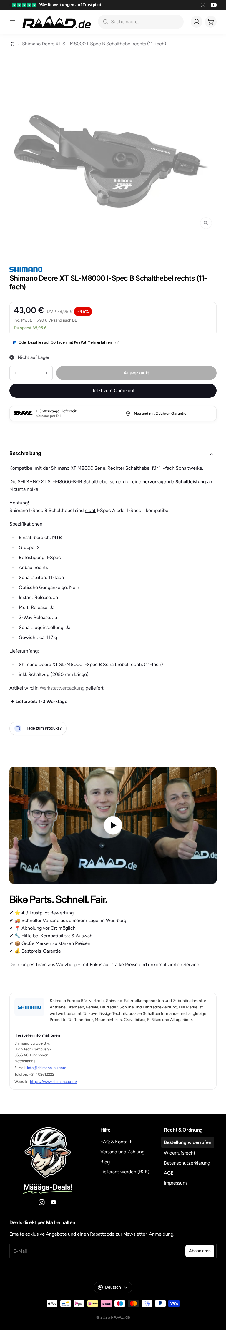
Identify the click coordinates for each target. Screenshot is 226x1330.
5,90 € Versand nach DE (56, 320)
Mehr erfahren (99, 342)
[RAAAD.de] (56, 21)
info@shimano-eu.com (46, 1067)
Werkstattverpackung (62, 688)
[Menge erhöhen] (46, 373)
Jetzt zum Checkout (113, 390)
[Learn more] (117, 342)
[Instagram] (203, 5)
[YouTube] (214, 5)
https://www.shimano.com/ (53, 1081)
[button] (113, 454)
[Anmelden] (196, 22)
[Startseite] (12, 44)
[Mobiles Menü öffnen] (12, 21)
